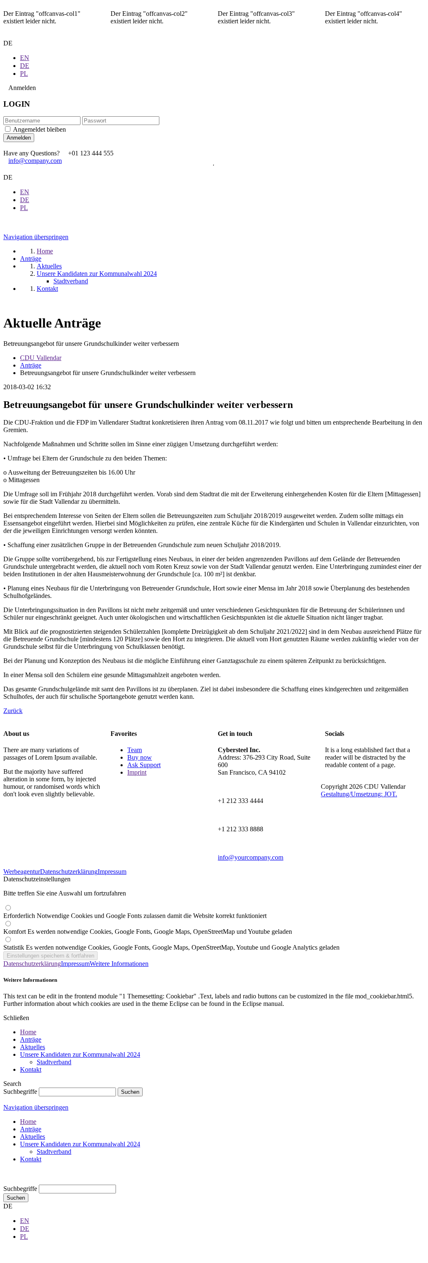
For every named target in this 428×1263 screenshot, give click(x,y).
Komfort (147, 931)
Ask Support (144, 764)
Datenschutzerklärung (69, 871)
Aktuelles (32, 1046)
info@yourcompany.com (250, 857)
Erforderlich (135, 915)
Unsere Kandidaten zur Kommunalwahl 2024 (80, 1054)
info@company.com (35, 160)
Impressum (112, 871)
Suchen (16, 1198)
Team (134, 749)
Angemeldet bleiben (39, 129)
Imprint (136, 772)
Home (28, 1031)
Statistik (171, 947)
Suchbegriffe (20, 1091)
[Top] (5, 1180)
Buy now (139, 757)
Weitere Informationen (119, 963)
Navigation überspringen (35, 236)
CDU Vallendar (40, 357)
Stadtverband (54, 1061)
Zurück (13, 710)
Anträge (30, 365)
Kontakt (30, 1069)
